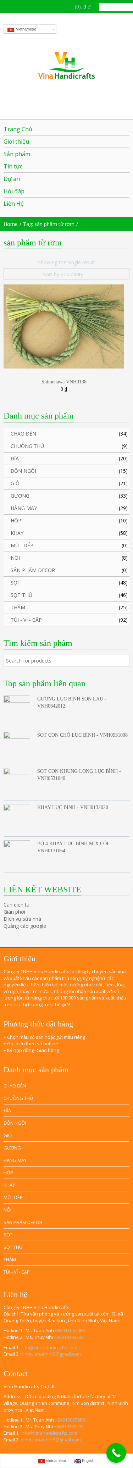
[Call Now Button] (116, 1453)
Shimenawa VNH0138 (64, 381)
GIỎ (15, 483)
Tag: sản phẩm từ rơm (48, 224)
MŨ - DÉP (22, 545)
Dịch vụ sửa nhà (22, 918)
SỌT (16, 582)
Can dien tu (16, 904)
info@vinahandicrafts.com (49, 1347)
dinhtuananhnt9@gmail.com (51, 1354)
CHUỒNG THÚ (27, 446)
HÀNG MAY (24, 508)
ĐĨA (15, 458)
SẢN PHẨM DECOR (33, 570)
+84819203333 (69, 1337)
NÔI (15, 557)
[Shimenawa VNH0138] (64, 325)
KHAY (17, 533)
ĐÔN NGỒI (23, 470)
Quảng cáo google (25, 926)
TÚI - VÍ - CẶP (26, 619)
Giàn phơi (14, 911)
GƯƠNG (20, 495)
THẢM (18, 607)
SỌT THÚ (21, 595)
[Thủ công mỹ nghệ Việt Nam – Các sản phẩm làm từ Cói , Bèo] (66, 65)
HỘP (16, 520)
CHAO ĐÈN (23, 433)
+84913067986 (70, 1330)
